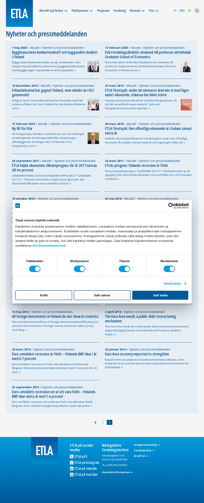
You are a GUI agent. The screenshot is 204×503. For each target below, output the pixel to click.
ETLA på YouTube (85, 474)
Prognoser (103, 10)
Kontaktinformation (116, 472)
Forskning (120, 10)
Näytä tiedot (172, 283)
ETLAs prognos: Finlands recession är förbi (136, 165)
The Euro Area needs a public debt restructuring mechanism (140, 319)
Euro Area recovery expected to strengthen (137, 354)
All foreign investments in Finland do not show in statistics (55, 316)
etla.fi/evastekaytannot (49, 245)
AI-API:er (140, 456)
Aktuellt (34, 48)
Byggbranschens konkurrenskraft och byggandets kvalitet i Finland (55, 54)
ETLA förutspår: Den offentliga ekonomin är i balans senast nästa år (148, 131)
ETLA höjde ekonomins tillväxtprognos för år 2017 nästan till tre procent (54, 168)
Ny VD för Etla (22, 128)
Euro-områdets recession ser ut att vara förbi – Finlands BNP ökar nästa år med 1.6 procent (53, 394)
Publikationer (80, 10)
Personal (135, 10)
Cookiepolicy (143, 450)
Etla (151, 10)
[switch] (79, 269)
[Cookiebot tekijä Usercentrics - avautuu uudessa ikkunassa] (171, 206)
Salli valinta (102, 295)
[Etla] (19, 13)
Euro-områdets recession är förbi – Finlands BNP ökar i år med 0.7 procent (54, 356)
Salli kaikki (160, 295)
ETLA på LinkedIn (85, 468)
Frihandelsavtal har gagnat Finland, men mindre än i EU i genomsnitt (53, 92)
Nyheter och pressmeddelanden (63, 48)
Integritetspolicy (146, 445)
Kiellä (44, 295)
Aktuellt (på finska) (51, 10)
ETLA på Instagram (86, 462)
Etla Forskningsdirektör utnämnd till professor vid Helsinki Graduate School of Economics (148, 54)
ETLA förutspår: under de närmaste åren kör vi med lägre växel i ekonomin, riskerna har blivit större (147, 92)
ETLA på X (80, 456)
